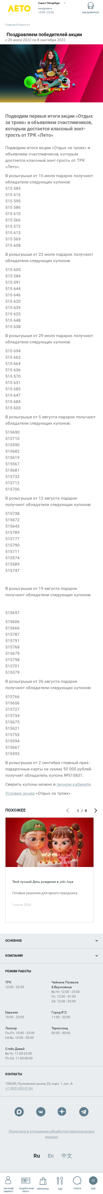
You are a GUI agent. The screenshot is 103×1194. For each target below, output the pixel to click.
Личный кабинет (8, 1190)
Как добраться (90, 12)
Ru (37, 1156)
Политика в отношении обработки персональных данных (52, 1134)
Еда (60, 1189)
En (51, 1156)
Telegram (83, 1111)
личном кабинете (74, 784)
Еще (93, 1187)
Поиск (77, 1188)
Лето (19, 8)
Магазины (43, 1189)
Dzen (62, 1111)
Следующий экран (95, 810)
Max (19, 1111)
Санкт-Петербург (49, 3)
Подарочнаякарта (26, 1190)
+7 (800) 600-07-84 (19, 1088)
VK (40, 1111)
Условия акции (20, 793)
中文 (67, 1156)
